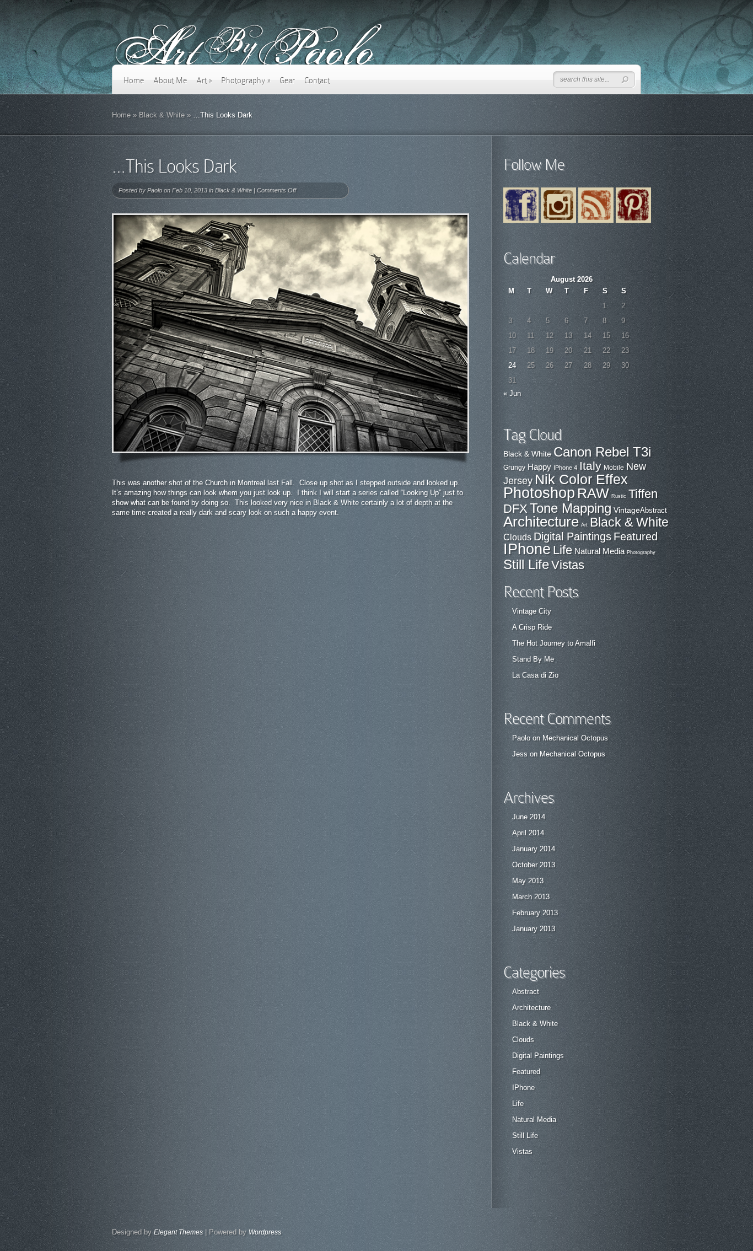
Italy (590, 465)
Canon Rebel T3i (602, 451)
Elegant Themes (178, 1232)
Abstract (653, 510)
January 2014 (533, 849)
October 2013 (533, 865)
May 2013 (528, 881)
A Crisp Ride (532, 627)
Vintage (627, 510)
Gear (287, 80)
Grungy (514, 467)
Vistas (567, 565)
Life (562, 550)
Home (133, 80)
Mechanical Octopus (575, 738)
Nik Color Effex (581, 479)
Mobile (614, 467)
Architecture (541, 521)
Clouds (517, 537)
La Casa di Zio (535, 675)
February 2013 (535, 913)
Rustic (618, 496)
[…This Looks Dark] (290, 333)
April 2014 (528, 833)
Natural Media (599, 551)
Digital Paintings (572, 536)
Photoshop (539, 493)
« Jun (512, 393)
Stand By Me (533, 659)
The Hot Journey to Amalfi (553, 643)
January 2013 (533, 929)
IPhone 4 (565, 467)
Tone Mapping (570, 508)
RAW (593, 493)
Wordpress (265, 1232)
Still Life (526, 564)
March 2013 (531, 897)
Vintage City (531, 611)
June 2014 (528, 817)
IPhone (527, 549)
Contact (317, 80)
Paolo (154, 190)
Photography (245, 80)
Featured (636, 536)
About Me (170, 80)
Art (204, 80)
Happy (539, 466)
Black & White (162, 115)
